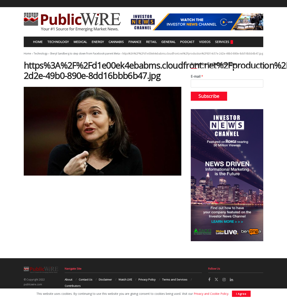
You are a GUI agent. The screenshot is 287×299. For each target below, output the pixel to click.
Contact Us (85, 279)
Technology (58, 42)
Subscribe (209, 96)
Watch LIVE (125, 279)
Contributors (73, 286)
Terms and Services (174, 279)
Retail (151, 42)
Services (222, 42)
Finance (134, 42)
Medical (80, 42)
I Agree (241, 294)
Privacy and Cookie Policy (211, 294)
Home (37, 42)
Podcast (187, 42)
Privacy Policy (147, 279)
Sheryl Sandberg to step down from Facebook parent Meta (85, 53)
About (68, 279)
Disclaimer (105, 279)
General (168, 42)
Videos (205, 42)
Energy (98, 42)
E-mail (197, 76)
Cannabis (116, 42)
